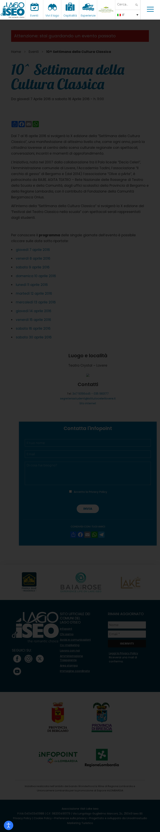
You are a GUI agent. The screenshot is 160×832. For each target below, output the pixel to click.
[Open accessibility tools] (8, 825)
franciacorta (106, 16)
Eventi (34, 16)
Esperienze (88, 16)
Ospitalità (70, 16)
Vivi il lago (52, 16)
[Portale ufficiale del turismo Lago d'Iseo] (12, 10)
